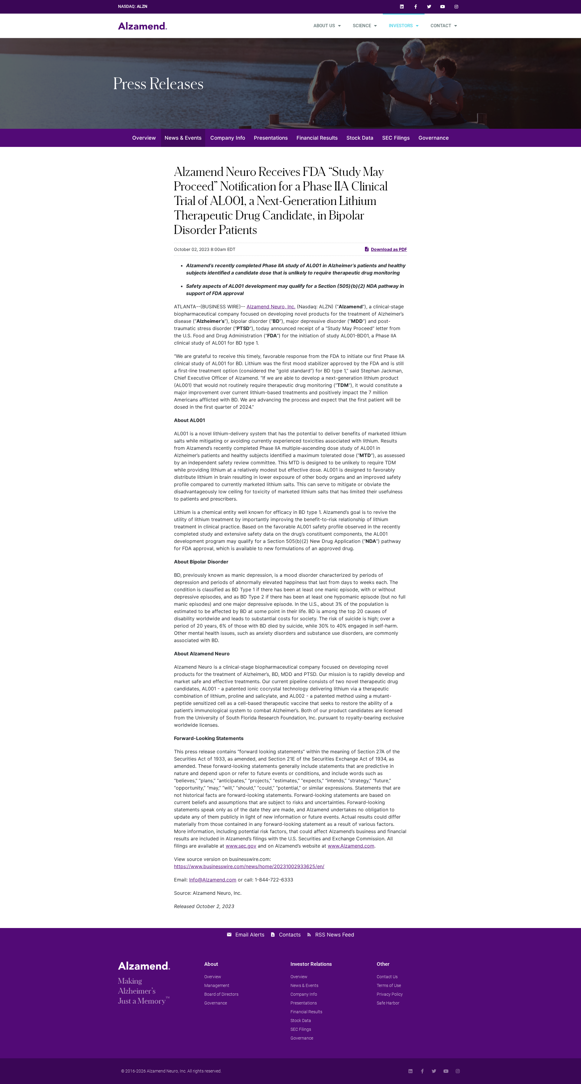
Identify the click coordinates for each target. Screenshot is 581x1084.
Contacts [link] (290, 935)
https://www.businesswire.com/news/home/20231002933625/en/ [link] (249, 866)
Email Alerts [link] (249, 935)
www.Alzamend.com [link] (351, 846)
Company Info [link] (227, 138)
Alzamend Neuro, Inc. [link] (271, 306)
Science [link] (362, 25)
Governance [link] (434, 138)
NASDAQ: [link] (132, 6)
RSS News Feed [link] (334, 935)
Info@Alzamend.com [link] (212, 880)
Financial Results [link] (317, 138)
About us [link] (324, 25)
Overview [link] (144, 138)
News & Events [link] (183, 138)
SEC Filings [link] (396, 138)
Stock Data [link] (359, 138)
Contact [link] (441, 25)
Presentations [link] (271, 138)
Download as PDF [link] (389, 249)
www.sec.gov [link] (241, 846)
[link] (402, 7)
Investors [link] (401, 25)
